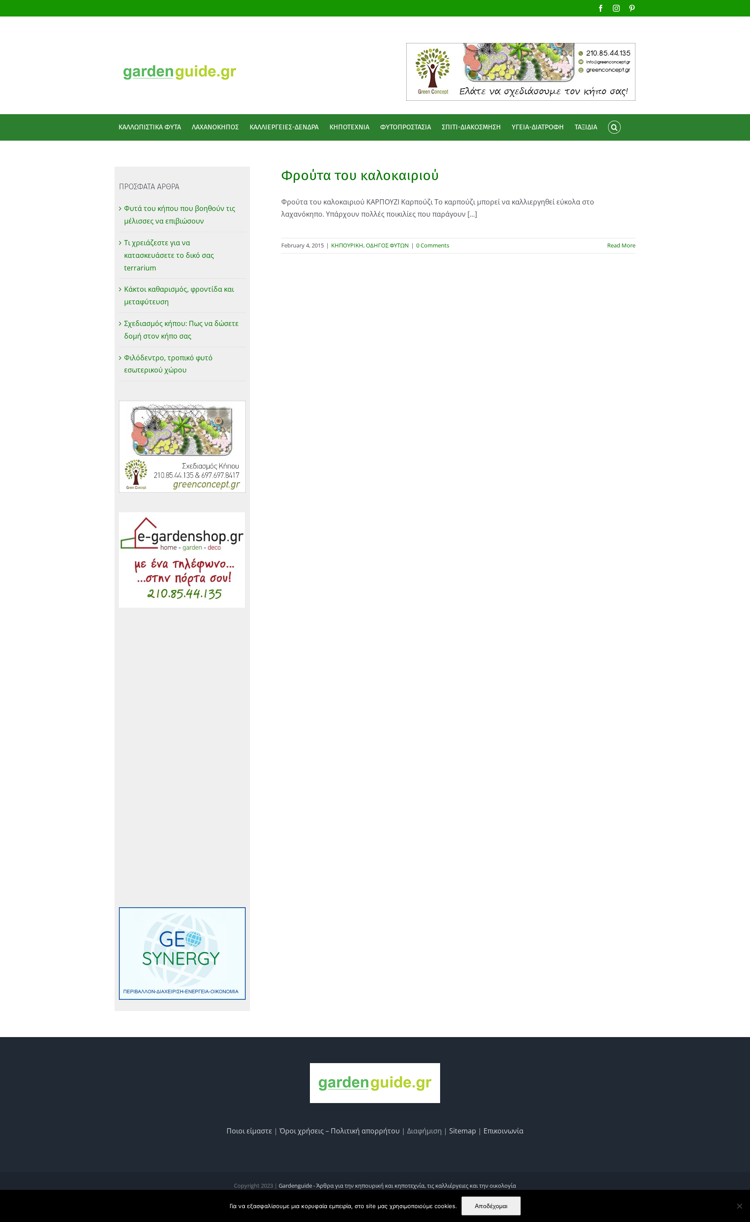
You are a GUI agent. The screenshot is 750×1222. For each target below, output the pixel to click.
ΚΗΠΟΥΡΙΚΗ (347, 245)
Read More (621, 245)
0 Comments (432, 245)
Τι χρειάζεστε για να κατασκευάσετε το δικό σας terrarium (169, 255)
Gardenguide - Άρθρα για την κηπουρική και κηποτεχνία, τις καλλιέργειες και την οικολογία (397, 1185)
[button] (614, 127)
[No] (739, 1206)
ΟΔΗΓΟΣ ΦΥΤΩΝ (387, 245)
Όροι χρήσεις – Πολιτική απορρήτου (340, 1131)
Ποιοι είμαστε (249, 1131)
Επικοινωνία (503, 1131)
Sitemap (462, 1131)
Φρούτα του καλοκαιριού (360, 175)
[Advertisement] (182, 757)
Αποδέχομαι (491, 1205)
